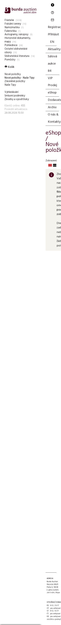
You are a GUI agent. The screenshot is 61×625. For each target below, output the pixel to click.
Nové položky (13, 74)
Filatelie (9, 20)
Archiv (52, 107)
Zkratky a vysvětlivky (17, 99)
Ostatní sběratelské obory (16, 51)
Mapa (57, 592)
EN (52, 42)
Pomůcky (10, 59)
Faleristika (10, 31)
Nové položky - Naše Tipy (19, 78)
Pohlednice (11, 45)
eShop (52, 92)
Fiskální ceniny (13, 24)
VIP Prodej (52, 82)
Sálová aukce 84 (52, 64)
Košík (9, 67)
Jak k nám (50, 592)
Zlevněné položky (15, 81)
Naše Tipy (10, 85)
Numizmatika (12, 27)
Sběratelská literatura (17, 56)
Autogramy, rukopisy (16, 34)
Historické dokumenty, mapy (18, 40)
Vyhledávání (11, 92)
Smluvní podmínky (15, 95)
